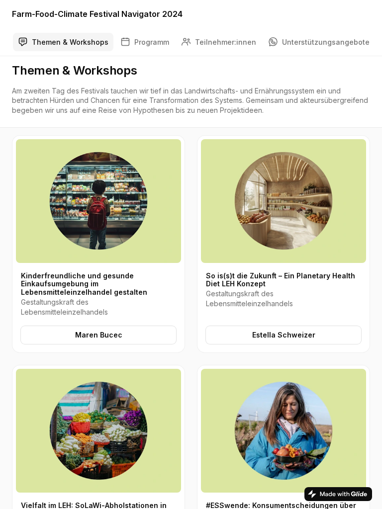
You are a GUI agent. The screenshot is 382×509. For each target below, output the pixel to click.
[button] (98, 244)
